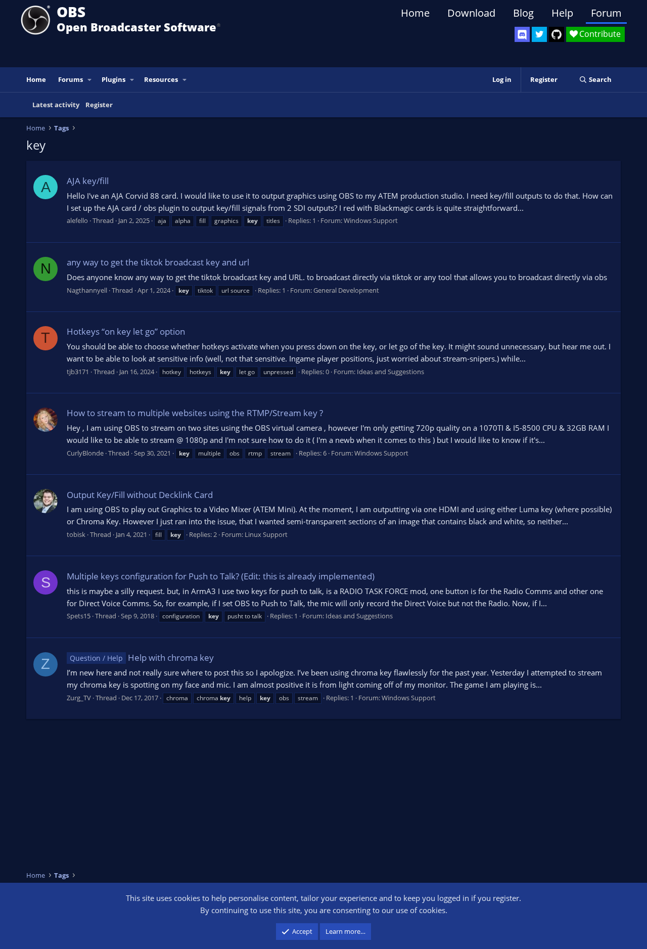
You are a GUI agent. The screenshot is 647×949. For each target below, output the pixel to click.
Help (562, 13)
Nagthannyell (87, 290)
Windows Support (371, 220)
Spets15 (78, 615)
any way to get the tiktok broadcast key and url (158, 262)
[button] (90, 79)
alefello (77, 220)
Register (99, 104)
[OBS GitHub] (556, 34)
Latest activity (55, 104)
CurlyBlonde (85, 453)
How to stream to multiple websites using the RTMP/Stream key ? (195, 413)
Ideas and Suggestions (390, 371)
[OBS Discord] (522, 34)
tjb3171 (78, 371)
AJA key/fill (88, 181)
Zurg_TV (79, 697)
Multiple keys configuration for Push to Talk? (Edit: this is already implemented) (221, 576)
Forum (606, 13)
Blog (523, 13)
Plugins (113, 79)
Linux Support (266, 534)
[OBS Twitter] (539, 34)
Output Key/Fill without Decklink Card (140, 495)
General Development (346, 290)
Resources (161, 79)
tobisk (76, 534)
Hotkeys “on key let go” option (126, 331)
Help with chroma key (142, 657)
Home (415, 13)
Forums (70, 79)
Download (471, 13)
